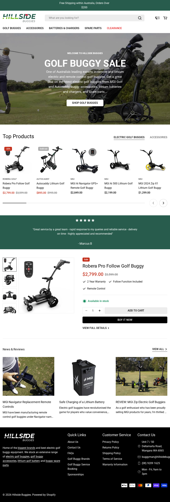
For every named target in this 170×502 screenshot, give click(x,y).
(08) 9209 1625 (151, 463)
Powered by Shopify (44, 494)
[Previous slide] (153, 203)
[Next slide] (163, 203)
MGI (73, 179)
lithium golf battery (29, 460)
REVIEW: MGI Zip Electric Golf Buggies (140, 402)
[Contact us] (157, 18)
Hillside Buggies (21, 494)
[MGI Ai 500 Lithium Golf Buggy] (118, 159)
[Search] (140, 18)
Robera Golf (10, 179)
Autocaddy (43, 179)
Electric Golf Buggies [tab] (129, 137)
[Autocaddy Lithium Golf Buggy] (51, 159)
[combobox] (94, 18)
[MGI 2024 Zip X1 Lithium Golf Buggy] (152, 159)
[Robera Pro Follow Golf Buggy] (17, 159)
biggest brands (26, 447)
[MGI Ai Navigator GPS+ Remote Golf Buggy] (85, 159)
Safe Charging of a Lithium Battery (82, 402)
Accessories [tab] (158, 137)
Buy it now (125, 319)
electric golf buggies (17, 456)
